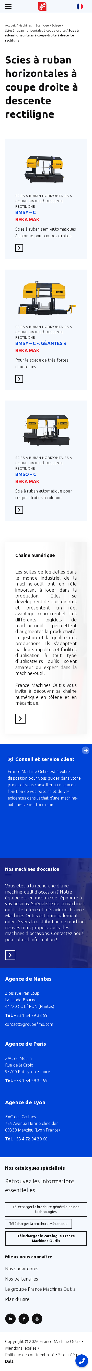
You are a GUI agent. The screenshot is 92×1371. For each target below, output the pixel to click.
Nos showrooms (22, 1268)
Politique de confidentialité (30, 1354)
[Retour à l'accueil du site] (42, 6)
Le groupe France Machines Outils (40, 1289)
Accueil (10, 25)
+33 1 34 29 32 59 (26, 1015)
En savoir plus (20, 247)
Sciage (56, 25)
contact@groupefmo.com (29, 1024)
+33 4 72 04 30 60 (26, 1139)
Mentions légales (21, 1348)
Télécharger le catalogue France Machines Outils (46, 1238)
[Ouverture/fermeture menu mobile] (8, 6)
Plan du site (17, 1299)
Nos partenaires (21, 1278)
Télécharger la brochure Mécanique (38, 1224)
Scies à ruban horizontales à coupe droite (35, 30)
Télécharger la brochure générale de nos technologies (46, 1209)
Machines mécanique (33, 25)
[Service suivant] (85, 750)
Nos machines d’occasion (32, 869)
